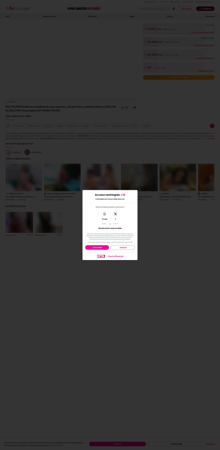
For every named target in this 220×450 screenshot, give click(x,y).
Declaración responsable (110, 228)
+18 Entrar (97, 247)
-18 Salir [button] (123, 247)
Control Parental (115, 256)
